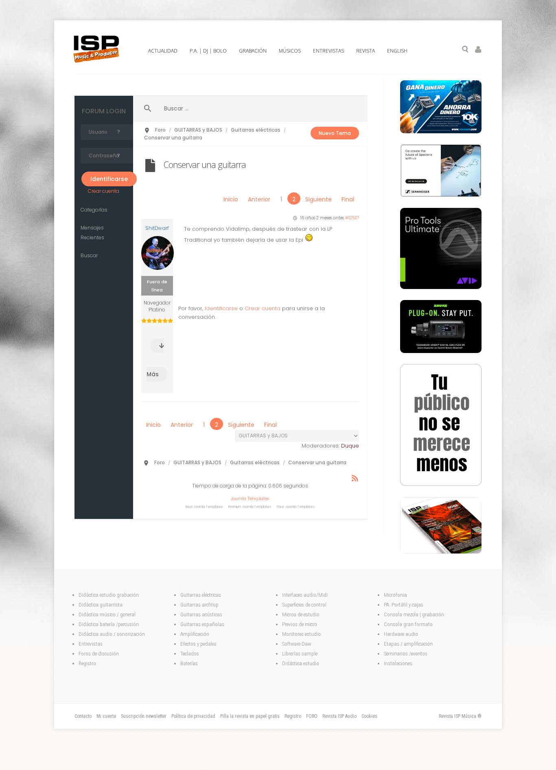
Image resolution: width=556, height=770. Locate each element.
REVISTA (365, 50)
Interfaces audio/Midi (305, 595)
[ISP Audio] (441, 551)
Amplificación (194, 634)
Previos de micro (299, 624)
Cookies (369, 716)
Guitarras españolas (202, 624)
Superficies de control (304, 605)
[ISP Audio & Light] (441, 484)
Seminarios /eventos (405, 654)
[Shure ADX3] (441, 351)
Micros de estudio (301, 614)
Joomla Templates (250, 499)
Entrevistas (91, 644)
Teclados (190, 654)
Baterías (189, 663)
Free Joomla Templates (295, 507)
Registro (87, 663)
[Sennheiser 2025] (441, 195)
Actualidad (162, 50)
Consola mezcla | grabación (414, 614)
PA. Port (392, 605)
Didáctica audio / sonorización (112, 634)
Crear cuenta (103, 191)
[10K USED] (441, 131)
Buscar (89, 255)
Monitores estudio (301, 634)
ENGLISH (397, 50)
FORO (311, 716)
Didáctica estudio (300, 663)
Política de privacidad (193, 716)
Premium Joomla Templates (249, 507)
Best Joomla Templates (204, 507)
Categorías (94, 209)
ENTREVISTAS (328, 50)
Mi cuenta (106, 716)
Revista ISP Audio (339, 716)
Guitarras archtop (199, 605)
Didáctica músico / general (107, 614)
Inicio (230, 199)
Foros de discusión (99, 654)
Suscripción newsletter (143, 716)
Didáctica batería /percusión (109, 624)
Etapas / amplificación (408, 644)
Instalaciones (398, 663)
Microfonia (395, 595)
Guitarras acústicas (201, 614)
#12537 (352, 218)
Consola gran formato (408, 624)
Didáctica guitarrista (101, 605)
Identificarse (221, 308)
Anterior (259, 199)
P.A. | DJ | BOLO (208, 50)
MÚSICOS (290, 50)
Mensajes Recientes (92, 232)
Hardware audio (401, 634)
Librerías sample (299, 654)
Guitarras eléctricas (200, 595)
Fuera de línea (157, 285)
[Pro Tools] (441, 287)
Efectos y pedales (199, 644)
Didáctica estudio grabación (109, 595)
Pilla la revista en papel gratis (250, 716)
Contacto (83, 716)
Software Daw (296, 644)
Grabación (253, 50)
